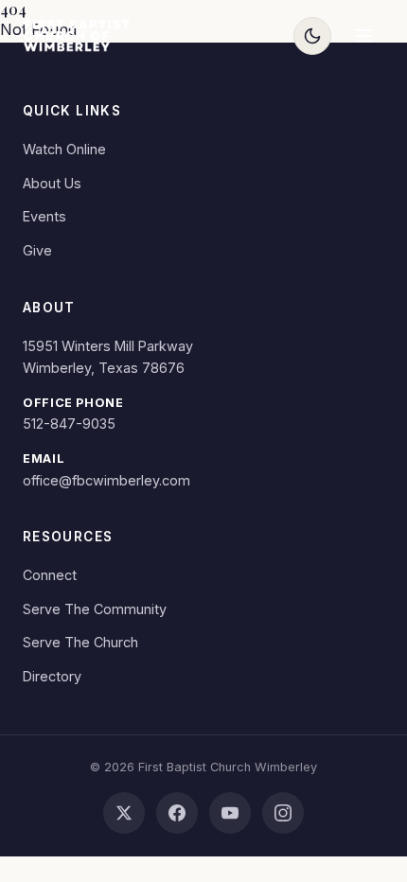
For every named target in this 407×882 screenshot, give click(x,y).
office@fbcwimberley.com (106, 480)
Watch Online (64, 149)
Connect (50, 575)
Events (44, 216)
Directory (52, 676)
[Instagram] (283, 813)
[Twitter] (124, 813)
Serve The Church (80, 642)
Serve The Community (95, 609)
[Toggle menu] (363, 36)
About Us (52, 183)
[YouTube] (230, 813)
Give (37, 250)
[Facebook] (177, 813)
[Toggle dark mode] (312, 36)
